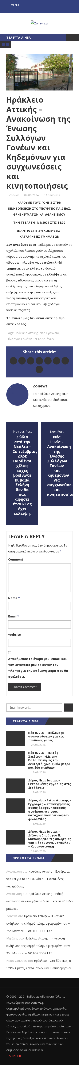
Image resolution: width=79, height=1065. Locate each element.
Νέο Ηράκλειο (49, 333)
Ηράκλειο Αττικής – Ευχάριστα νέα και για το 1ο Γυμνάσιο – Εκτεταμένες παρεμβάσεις (38, 878)
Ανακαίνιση (14, 871)
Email (13, 616)
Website (14, 635)
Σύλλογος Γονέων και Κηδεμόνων (30, 339)
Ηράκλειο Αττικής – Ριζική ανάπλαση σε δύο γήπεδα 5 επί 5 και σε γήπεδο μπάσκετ (39, 901)
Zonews (14, 195)
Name (14, 598)
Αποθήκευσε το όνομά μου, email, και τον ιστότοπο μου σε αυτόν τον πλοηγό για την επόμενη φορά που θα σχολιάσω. (38, 668)
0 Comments (52, 195)
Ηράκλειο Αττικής (26, 333)
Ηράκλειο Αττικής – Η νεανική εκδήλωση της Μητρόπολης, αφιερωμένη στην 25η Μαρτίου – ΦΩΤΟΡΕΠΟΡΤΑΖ (38, 923)
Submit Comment (25, 687)
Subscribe (15, 1056)
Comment (15, 559)
